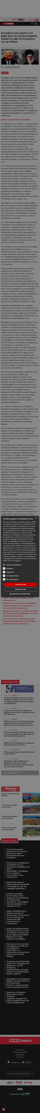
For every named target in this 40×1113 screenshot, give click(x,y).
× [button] (36, 518)
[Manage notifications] (3, 1109)
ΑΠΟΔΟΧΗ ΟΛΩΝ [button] (20, 584)
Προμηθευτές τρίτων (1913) (19, 539)
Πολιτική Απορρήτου (14, 561)
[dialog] (20, 556)
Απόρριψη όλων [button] (20, 589)
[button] (20, 594)
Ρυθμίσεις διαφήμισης (10, 556)
